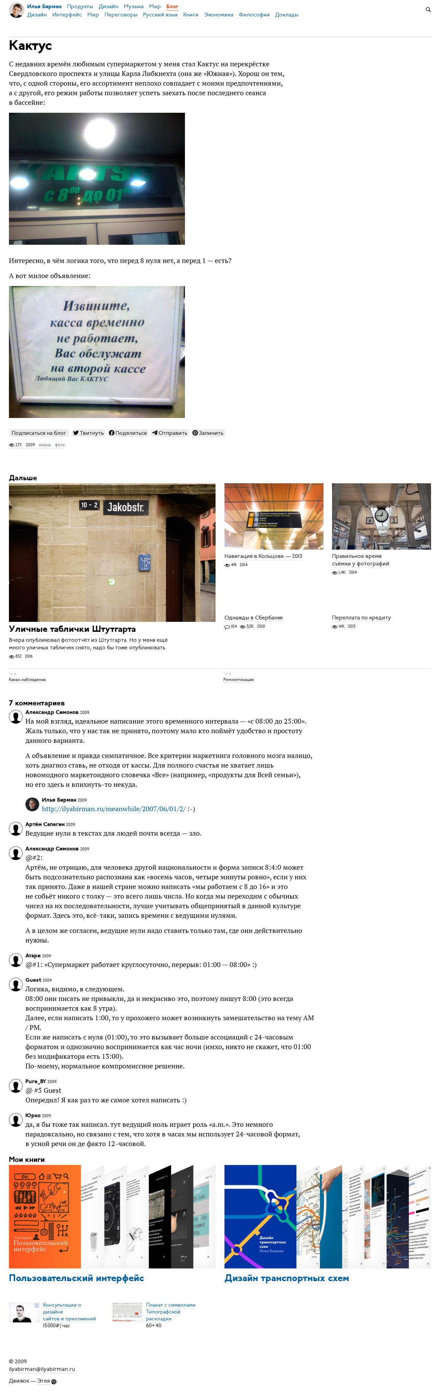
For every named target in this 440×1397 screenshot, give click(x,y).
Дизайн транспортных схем (286, 1279)
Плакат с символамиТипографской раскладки (171, 1311)
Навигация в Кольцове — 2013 (263, 556)
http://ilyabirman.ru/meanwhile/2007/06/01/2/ (114, 808)
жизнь (45, 445)
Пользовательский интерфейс (76, 1279)
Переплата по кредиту (361, 618)
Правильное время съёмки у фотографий (360, 560)
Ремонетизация (238, 679)
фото (60, 445)
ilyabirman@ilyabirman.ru (42, 1369)
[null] (88, 433)
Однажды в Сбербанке (253, 618)
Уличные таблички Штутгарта (72, 629)
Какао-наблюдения (27, 679)
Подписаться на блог (39, 433)
